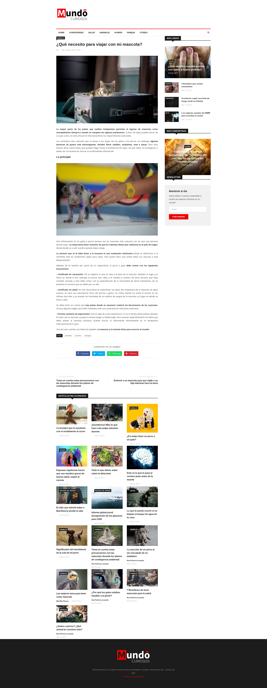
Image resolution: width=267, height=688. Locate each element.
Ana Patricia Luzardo (100, 564)
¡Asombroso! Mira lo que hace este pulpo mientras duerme (105, 428)
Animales (105, 32)
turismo (78, 335)
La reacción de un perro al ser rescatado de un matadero (140, 552)
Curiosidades (76, 32)
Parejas (131, 32)
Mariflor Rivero (62, 601)
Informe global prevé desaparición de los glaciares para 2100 (107, 515)
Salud (91, 32)
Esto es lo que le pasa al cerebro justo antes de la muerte (140, 476)
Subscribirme (178, 217)
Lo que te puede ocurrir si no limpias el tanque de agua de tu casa (142, 514)
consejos (87, 335)
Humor (118, 32)
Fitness (144, 32)
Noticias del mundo (67, 491)
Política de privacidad (133, 676)
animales (68, 335)
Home (61, 32)
